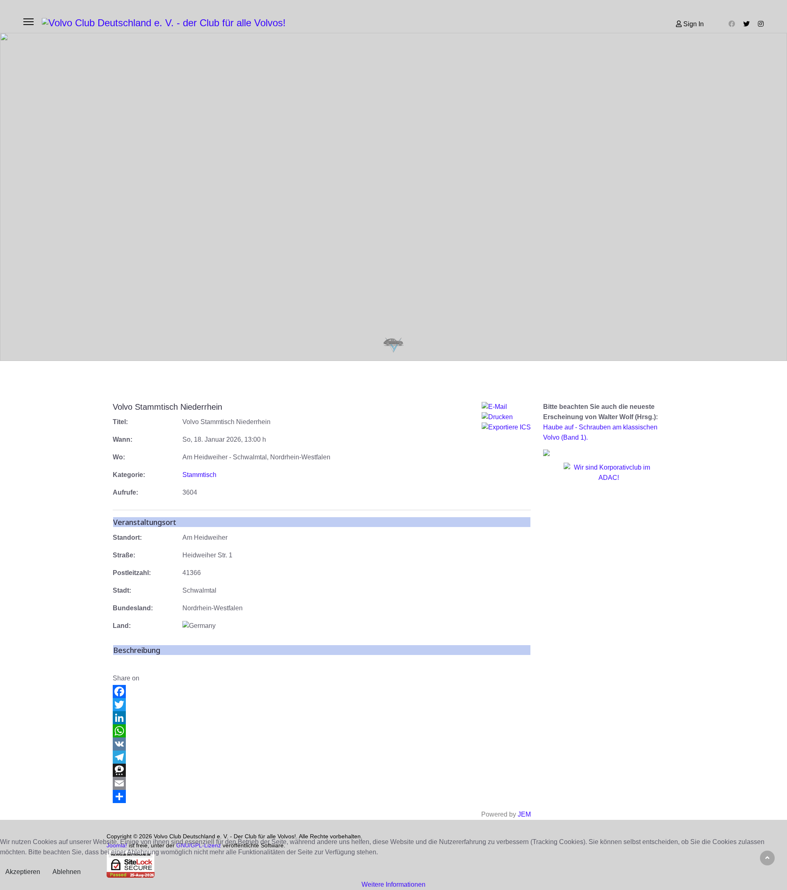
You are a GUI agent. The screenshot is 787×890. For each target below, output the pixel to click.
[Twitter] (746, 24)
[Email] (322, 783)
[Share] (322, 796)
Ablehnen (66, 871)
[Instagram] (761, 24)
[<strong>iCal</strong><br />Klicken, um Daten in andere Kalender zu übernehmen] (506, 427)
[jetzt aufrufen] (608, 481)
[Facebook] (731, 24)
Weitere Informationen (393, 884)
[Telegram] (322, 757)
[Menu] (28, 21)
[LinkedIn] (322, 717)
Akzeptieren (22, 871)
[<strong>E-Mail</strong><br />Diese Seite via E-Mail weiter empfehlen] (506, 407)
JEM (524, 814)
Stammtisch (199, 474)
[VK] (322, 744)
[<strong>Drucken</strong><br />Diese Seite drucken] (506, 417)
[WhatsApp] (322, 730)
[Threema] (322, 770)
